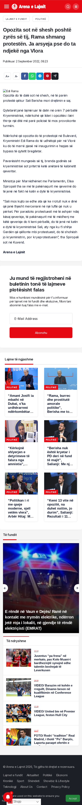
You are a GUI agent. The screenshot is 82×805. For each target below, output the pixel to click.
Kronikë (8, 781)
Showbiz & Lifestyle (56, 781)
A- (16, 76)
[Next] (76, 588)
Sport (20, 781)
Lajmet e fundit (13, 775)
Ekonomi (61, 775)
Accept (73, 798)
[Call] (68, 6)
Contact (42, 787)
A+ (7, 76)
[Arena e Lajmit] (29, 6)
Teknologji (9, 787)
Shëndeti (33, 781)
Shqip (17, 801)
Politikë (40, 19)
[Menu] (6, 6)
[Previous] (5, 588)
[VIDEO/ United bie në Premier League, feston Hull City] (41, 713)
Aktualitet (33, 775)
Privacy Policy (60, 787)
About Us (26, 787)
